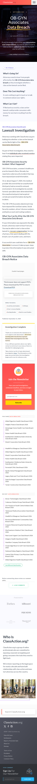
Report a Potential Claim (11, 741)
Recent (10, 494)
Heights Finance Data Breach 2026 (16, 424)
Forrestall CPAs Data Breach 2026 (16, 467)
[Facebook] (8, 726)
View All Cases (8, 735)
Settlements (7, 738)
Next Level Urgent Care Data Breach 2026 (19, 535)
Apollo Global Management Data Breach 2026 (18, 472)
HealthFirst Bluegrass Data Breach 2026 (18, 448)
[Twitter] (5, 726)
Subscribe (18, 402)
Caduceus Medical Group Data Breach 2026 (19, 502)
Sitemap (6, 746)
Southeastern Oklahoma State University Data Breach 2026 (18, 437)
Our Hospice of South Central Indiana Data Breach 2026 (19, 506)
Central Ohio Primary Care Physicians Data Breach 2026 (19, 555)
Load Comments (19, 585)
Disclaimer (7, 753)
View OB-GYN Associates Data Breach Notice (18, 294)
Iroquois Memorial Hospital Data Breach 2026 (18, 526)
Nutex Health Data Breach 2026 (15, 433)
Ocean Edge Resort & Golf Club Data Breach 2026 (19, 546)
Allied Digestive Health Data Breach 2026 (19, 421)
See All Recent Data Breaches (13, 565)
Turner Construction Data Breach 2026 (18, 485)
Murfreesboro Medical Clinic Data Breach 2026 (19, 531)
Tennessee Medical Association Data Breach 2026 (19, 512)
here (15, 353)
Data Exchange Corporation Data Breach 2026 (18, 480)
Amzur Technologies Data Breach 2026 (18, 499)
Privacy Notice (8, 756)
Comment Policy (8, 759)
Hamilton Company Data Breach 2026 (17, 542)
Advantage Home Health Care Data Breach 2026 (19, 429)
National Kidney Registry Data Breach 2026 (19, 551)
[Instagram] (11, 726)
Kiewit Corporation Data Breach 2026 (17, 442)
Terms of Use (8, 750)
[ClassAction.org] (15, 2)
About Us (6, 743)
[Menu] (34, 2)
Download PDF (9, 287)
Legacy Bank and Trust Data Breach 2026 (18, 476)
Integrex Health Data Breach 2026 (16, 539)
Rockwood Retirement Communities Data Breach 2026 (18, 520)
